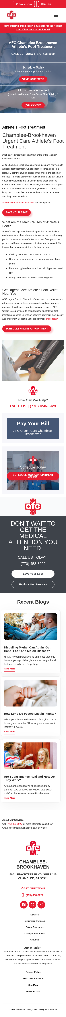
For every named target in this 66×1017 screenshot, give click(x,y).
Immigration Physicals (34, 921)
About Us (34, 939)
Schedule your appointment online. (33, 476)
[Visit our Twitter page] (32, 905)
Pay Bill (47, 4)
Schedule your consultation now (18, 202)
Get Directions (34, 888)
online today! (52, 318)
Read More (9, 668)
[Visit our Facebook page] (24, 905)
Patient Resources (34, 927)
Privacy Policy (33, 972)
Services (34, 914)
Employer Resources (34, 933)
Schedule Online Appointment (27, 328)
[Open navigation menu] (56, 15)
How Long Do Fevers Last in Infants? (30, 713)
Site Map (33, 985)
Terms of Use (33, 991)
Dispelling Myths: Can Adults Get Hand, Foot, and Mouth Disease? (27, 649)
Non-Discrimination (33, 978)
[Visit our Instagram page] (41, 905)
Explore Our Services (33, 584)
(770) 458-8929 (45, 53)
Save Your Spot (25, 4)
